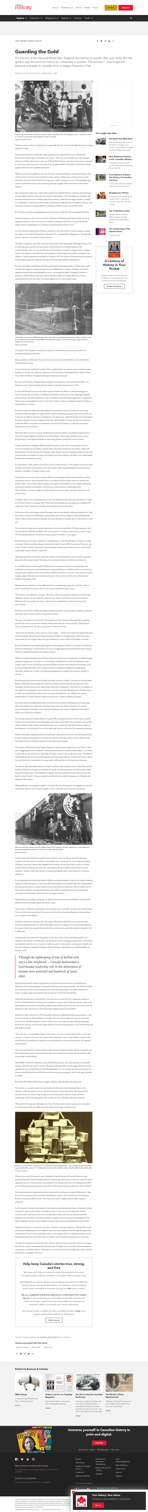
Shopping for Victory (119, 193)
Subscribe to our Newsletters (25, 1478)
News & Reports (121, 1465)
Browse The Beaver (114, 286)
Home (17, 41)
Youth (87, 18)
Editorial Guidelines (83, 1476)
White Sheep (21, 1394)
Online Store (120, 1469)
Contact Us (78, 8)
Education (35, 18)
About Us (56, 8)
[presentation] (101, 141)
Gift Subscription (103, 1450)
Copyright (18, 1509)
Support (119, 1476)
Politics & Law (47, 1347)
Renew (92, 1450)
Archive (77, 18)
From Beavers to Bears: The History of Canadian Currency (120, 177)
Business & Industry (34, 41)
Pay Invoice (115, 1450)
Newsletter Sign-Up (67, 8)
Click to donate (54, 1320)
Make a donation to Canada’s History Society (31, 1466)
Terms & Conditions (55, 1509)
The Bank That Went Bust (120, 139)
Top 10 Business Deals (119, 211)
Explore (21, 18)
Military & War (36, 1347)
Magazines (51, 18)
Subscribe (126, 8)
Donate (111, 8)
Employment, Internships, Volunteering (100, 1461)
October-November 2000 (49, 1337)
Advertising (80, 1463)
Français (95, 8)
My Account (83, 1450)
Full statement (38, 1507)
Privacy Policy (45, 1509)
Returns (118, 1472)
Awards (65, 18)
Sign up (98, 1505)
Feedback (87, 8)
